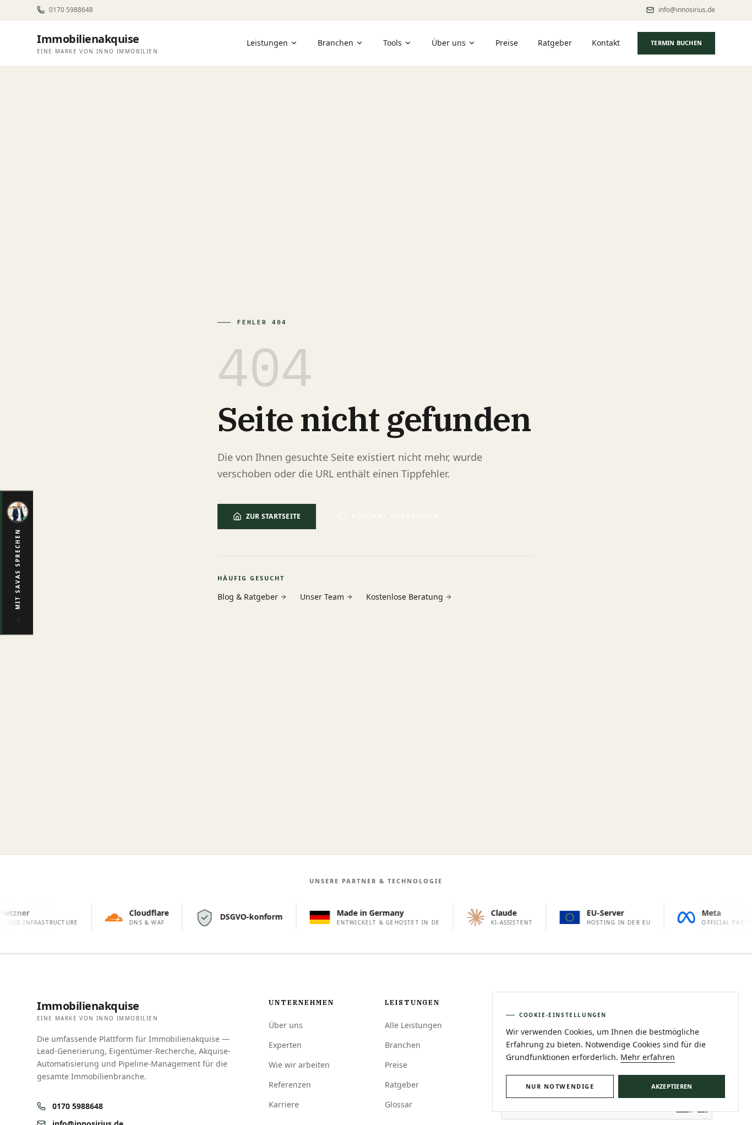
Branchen (335, 42)
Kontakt (606, 42)
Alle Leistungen (413, 1025)
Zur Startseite (273, 516)
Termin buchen (676, 43)
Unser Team (322, 596)
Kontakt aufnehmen (396, 516)
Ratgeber (555, 42)
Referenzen (290, 1084)
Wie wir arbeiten (299, 1064)
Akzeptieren (671, 1086)
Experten (285, 1045)
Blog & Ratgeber (247, 596)
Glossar (398, 1104)
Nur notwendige (560, 1086)
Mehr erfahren (647, 1057)
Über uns (449, 42)
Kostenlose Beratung (404, 596)
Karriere (284, 1104)
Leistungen (267, 42)
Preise (506, 42)
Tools (392, 42)
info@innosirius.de (686, 10)
